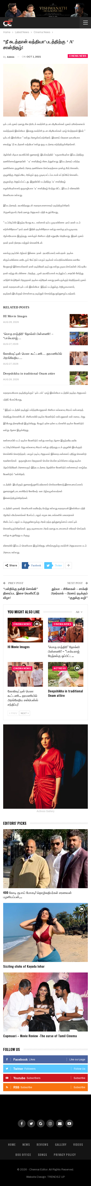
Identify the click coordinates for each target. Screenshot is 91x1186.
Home (12, 1144)
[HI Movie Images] (79, 321)
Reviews (42, 1144)
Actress (60, 668)
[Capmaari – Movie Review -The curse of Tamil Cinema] (45, 1002)
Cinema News (78, 56)
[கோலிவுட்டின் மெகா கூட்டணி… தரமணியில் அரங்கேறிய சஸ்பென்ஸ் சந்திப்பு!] (79, 358)
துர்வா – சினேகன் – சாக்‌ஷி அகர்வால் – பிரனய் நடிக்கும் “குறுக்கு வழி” (69, 593)
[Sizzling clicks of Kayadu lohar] (45, 932)
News (26, 1144)
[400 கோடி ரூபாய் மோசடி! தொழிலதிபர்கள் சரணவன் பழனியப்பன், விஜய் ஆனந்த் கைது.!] (45, 858)
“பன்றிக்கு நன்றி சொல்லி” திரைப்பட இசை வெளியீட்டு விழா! (21, 593)
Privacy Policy (65, 1154)
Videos (78, 1144)
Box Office (23, 1154)
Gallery (60, 1144)
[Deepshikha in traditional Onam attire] (79, 378)
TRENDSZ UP (56, 1176)
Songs (42, 1154)
